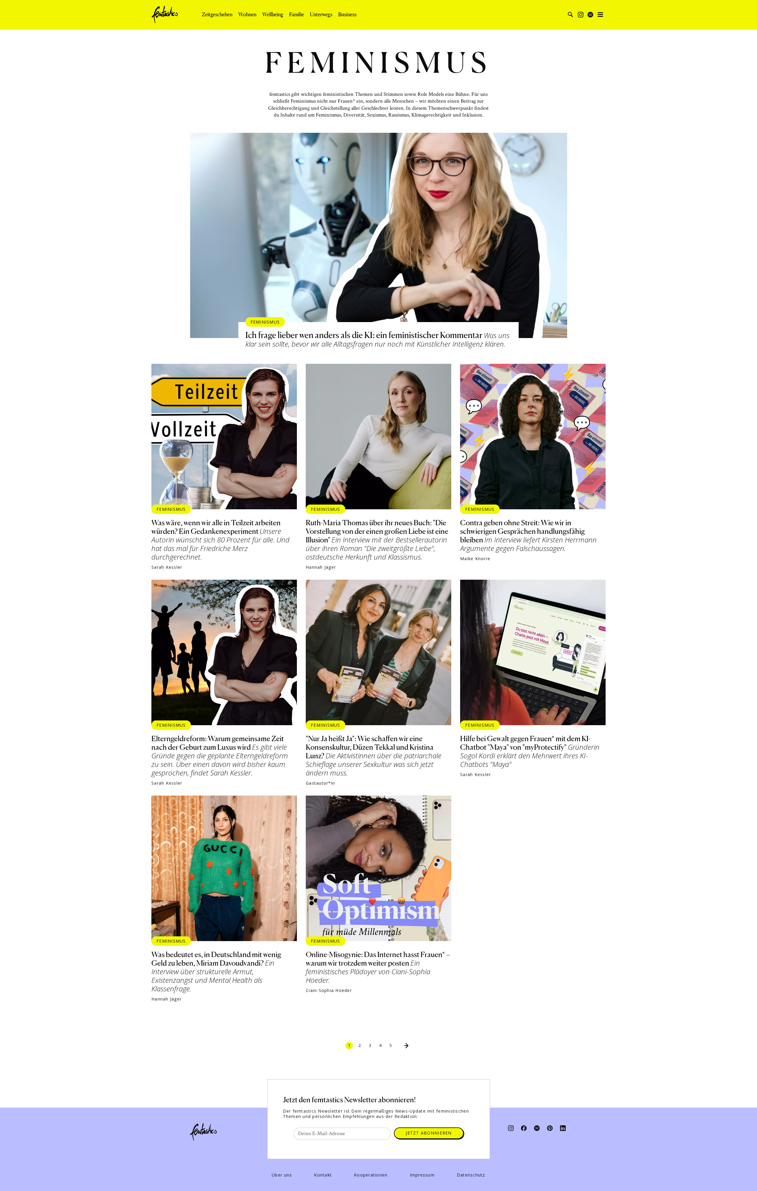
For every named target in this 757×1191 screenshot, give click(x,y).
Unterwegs (321, 14)
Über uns (282, 1175)
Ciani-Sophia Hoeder (329, 990)
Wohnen (247, 14)
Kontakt (323, 1175)
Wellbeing (272, 14)
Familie (296, 14)
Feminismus (265, 321)
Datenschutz (471, 1175)
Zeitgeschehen (217, 14)
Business (347, 14)
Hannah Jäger (321, 567)
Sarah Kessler (166, 567)
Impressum (422, 1175)
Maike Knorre (475, 558)
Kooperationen (370, 1175)
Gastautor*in (320, 783)
